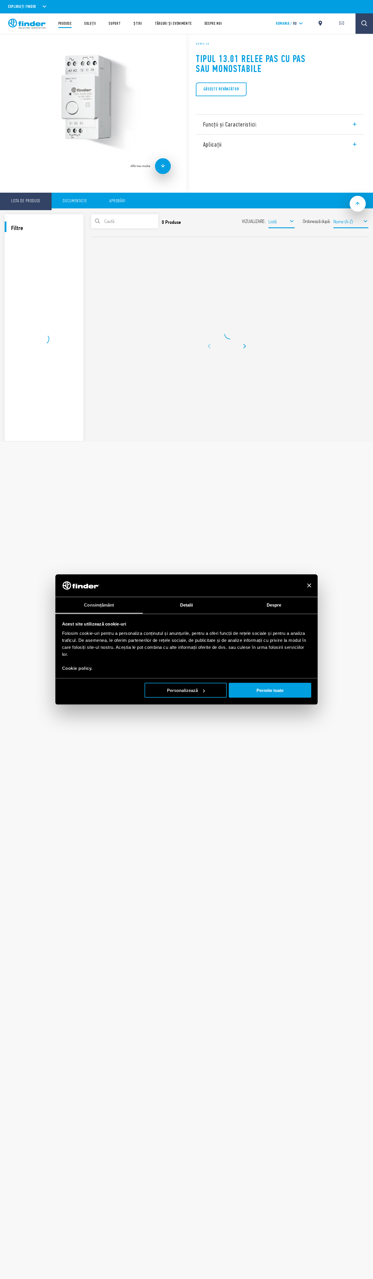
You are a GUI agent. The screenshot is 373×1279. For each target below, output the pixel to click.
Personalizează (182, 690)
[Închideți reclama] (309, 586)
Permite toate (270, 690)
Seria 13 (202, 43)
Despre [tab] (274, 604)
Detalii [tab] (186, 604)
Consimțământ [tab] (99, 604)
